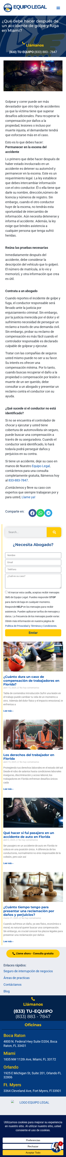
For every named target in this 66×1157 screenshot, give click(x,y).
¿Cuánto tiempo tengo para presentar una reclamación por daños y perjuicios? (28, 911)
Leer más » (8, 711)
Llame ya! (29, 497)
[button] (58, 8)
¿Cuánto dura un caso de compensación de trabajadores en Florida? (31, 680)
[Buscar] (54, 532)
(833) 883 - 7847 (33, 1013)
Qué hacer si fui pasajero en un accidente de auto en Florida (28, 835)
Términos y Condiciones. (44, 625)
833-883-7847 (18, 480)
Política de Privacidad (17, 625)
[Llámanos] (23, 43)
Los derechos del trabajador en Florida (28, 757)
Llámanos (35, 45)
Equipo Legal (40, 466)
